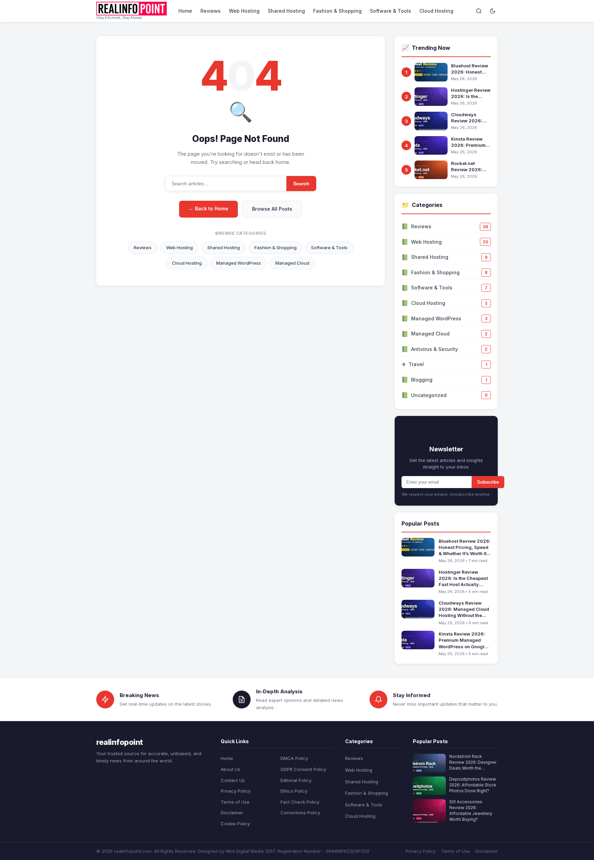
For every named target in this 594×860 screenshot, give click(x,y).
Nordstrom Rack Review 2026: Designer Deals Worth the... (472, 762)
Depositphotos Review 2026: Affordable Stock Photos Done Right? (472, 784)
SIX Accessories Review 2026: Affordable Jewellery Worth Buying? (470, 810)
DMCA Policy (294, 758)
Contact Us (233, 780)
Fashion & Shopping (337, 11)
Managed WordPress (238, 263)
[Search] (479, 11)
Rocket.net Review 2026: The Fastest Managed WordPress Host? (470, 167)
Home (185, 11)
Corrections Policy (300, 812)
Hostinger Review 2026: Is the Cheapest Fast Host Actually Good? (471, 93)
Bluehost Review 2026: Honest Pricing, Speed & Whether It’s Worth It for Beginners (471, 69)
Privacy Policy (236, 791)
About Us (230, 769)
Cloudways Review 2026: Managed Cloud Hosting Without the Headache (469, 118)
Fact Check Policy (299, 802)
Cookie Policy (235, 823)
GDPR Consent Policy (303, 769)
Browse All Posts (272, 209)
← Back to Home (208, 208)
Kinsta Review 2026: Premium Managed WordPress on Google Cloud (468, 142)
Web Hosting (244, 11)
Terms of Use (235, 802)
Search (301, 183)
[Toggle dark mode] (492, 11)
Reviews (210, 11)
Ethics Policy (293, 791)
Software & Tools (390, 11)
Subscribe (488, 482)
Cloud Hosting (436, 11)
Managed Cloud (292, 263)
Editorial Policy (295, 780)
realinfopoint (119, 742)
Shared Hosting (286, 11)
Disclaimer (232, 812)
